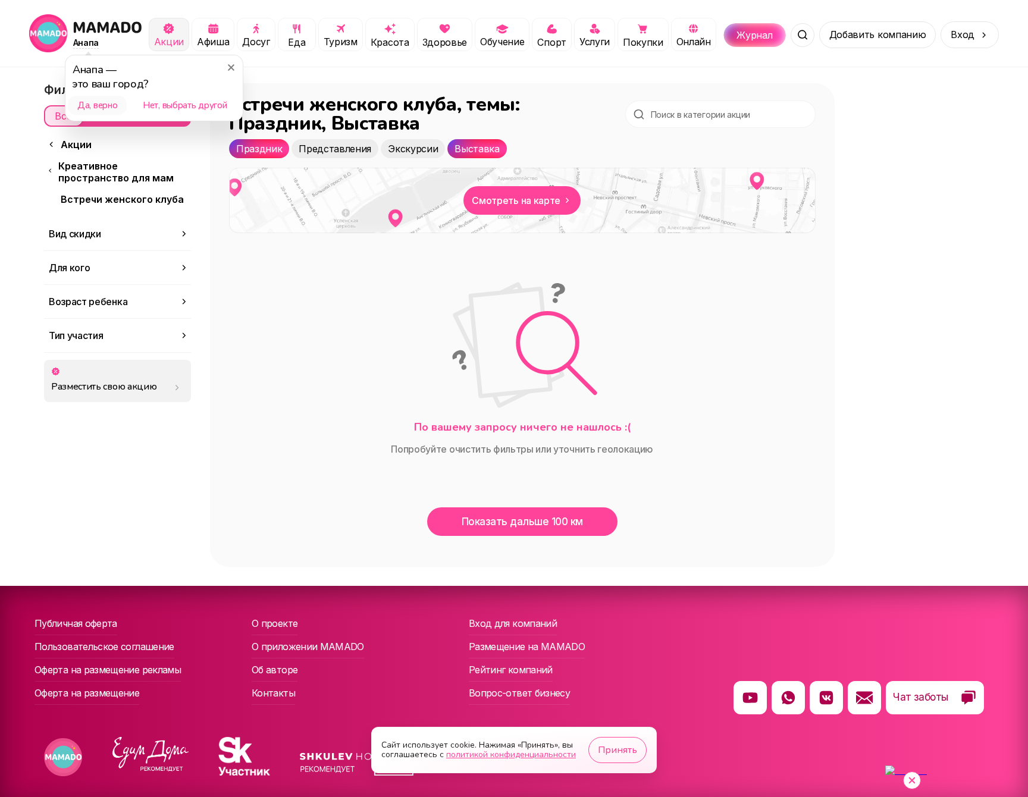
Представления (335, 149)
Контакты (273, 693)
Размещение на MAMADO (527, 646)
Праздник (259, 149)
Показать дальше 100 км (522, 522)
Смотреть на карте (516, 200)
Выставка (477, 149)
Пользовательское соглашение (104, 646)
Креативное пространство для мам (116, 172)
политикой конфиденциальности (511, 754)
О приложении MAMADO (308, 646)
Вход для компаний (513, 623)
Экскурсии (413, 149)
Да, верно (97, 105)
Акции (76, 144)
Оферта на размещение (87, 693)
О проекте (274, 623)
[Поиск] (802, 35)
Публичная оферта (76, 623)
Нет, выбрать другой (185, 105)
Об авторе (274, 670)
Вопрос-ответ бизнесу (519, 693)
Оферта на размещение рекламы (108, 670)
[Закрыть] (231, 67)
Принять (617, 750)
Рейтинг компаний (511, 670)
